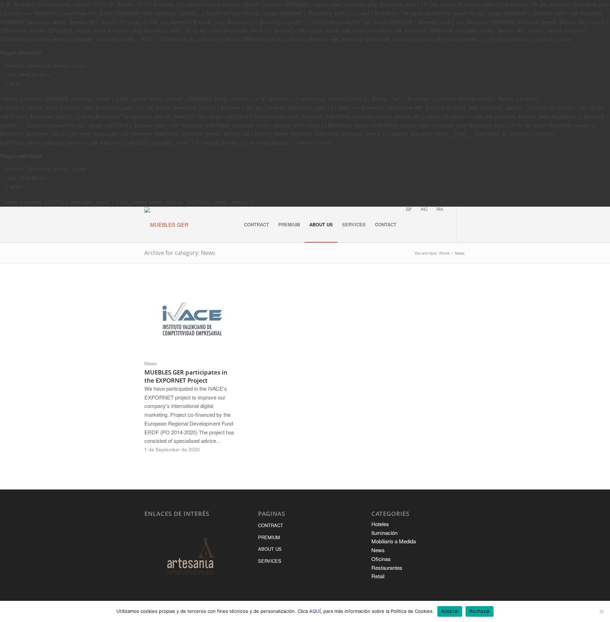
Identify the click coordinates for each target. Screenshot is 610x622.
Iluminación (384, 532)
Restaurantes (386, 567)
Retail (377, 576)
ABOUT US (270, 548)
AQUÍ (315, 611)
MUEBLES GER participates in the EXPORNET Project (185, 376)
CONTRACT (270, 525)
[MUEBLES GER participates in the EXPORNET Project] (191, 319)
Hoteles (380, 524)
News (150, 363)
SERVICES (269, 560)
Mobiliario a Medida (393, 541)
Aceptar (450, 611)
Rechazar (479, 611)
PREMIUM (269, 537)
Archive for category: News (179, 253)
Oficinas (381, 558)
